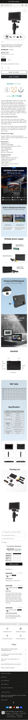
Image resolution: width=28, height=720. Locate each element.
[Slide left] (2, 37)
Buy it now (14, 77)
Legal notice (20, 716)
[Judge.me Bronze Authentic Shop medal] (14, 90)
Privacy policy (23, 713)
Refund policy (15, 713)
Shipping (2, 54)
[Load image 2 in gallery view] (10, 37)
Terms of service (10, 714)
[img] (9, 573)
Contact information (11, 716)
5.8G (3, 60)
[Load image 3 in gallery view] (14, 37)
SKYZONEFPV (11, 711)
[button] (22, 5)
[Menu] (2, 5)
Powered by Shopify (6, 713)
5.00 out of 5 (17, 549)
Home (2, 41)
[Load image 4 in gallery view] (17, 37)
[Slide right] (25, 37)
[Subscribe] (26, 692)
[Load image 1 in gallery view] (6, 37)
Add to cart (14, 72)
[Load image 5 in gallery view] (21, 37)
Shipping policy (19, 714)
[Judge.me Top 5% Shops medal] (21, 90)
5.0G (9, 60)
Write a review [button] (14, 564)
